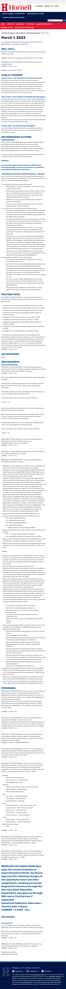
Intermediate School (35, 14)
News (57, 6)
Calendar (39, 6)
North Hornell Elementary (13, 14)
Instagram (33, 971)
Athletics (30, 24)
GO (64, 20)
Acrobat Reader (26, 982)
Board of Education (44, 24)
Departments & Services (24, 27)
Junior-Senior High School (13, 17)
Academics (20, 24)
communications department (38, 974)
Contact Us (48, 6)
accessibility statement (54, 976)
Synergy (47, 971)
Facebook (18, 971)
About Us (10, 24)
